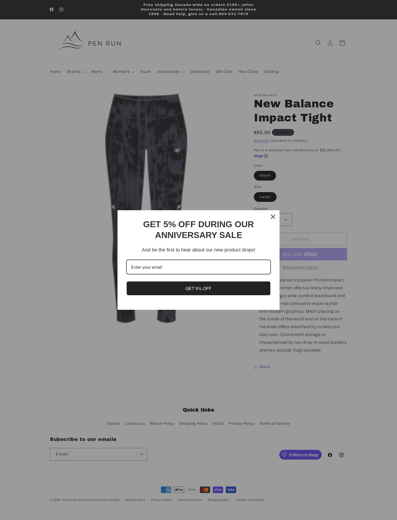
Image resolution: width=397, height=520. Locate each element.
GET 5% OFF (198, 288)
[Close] (273, 216)
